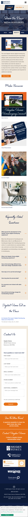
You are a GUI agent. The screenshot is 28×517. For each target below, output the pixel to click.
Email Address (8, 371)
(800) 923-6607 (14, 491)
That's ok (7, 515)
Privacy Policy (6, 512)
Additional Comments (10, 387)
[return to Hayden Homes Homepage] (14, 450)
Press (22, 32)
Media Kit (16, 32)
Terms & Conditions (18, 512)
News (10, 32)
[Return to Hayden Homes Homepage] (5, 2)
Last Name (7, 363)
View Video (6, 76)
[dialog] (14, 511)
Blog (5, 32)
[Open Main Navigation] (25, 2)
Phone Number (8, 379)
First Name (7, 355)
